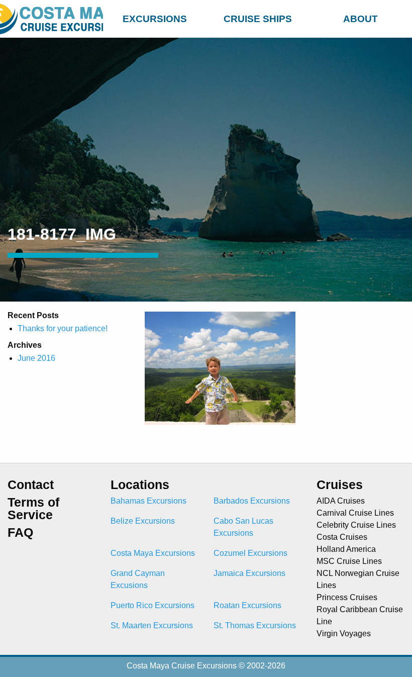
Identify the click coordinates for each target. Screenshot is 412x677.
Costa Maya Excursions (153, 553)
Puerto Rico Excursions (152, 605)
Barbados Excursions (252, 501)
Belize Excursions (143, 521)
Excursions (155, 19)
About (360, 19)
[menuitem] (154, 17)
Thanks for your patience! (63, 328)
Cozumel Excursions (250, 553)
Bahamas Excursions (148, 501)
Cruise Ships (258, 19)
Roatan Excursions (247, 605)
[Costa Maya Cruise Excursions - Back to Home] (51, 19)
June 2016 (36, 358)
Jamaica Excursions (249, 573)
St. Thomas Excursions (255, 625)
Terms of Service (33, 508)
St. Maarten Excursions (152, 625)
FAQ (20, 532)
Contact (31, 484)
